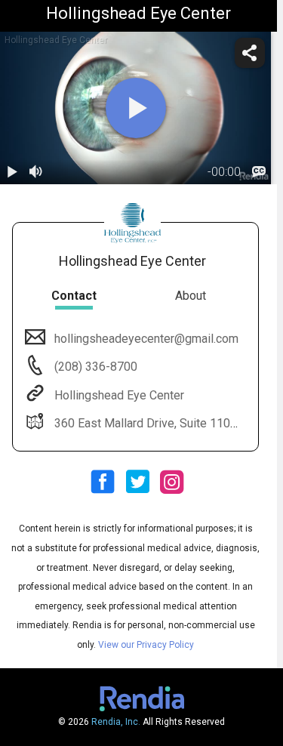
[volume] (36, 172)
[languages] (259, 172)
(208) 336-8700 (94, 366)
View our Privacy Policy (146, 645)
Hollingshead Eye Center (119, 395)
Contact (74, 295)
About (190, 295)
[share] (250, 53)
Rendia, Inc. (115, 722)
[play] (136, 108)
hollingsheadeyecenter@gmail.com (146, 338)
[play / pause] (12, 172)
